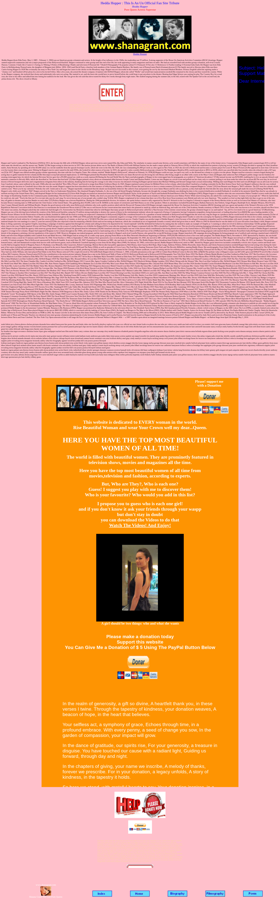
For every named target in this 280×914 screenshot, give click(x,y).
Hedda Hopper (140, 54)
